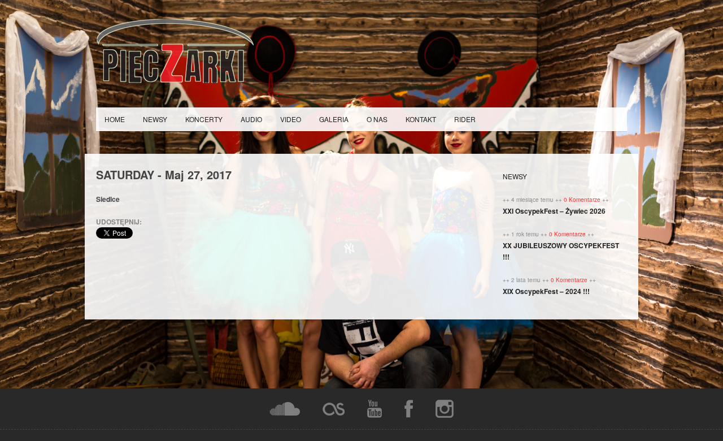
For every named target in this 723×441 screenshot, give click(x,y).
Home (114, 119)
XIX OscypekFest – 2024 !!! (546, 291)
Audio (251, 119)
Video (290, 119)
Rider (465, 119)
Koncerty (204, 119)
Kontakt (421, 119)
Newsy (155, 119)
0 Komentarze (583, 200)
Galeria (334, 119)
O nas (377, 119)
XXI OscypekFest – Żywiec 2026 (554, 211)
